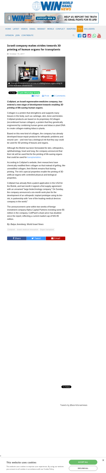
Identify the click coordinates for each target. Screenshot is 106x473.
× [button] (103, 460)
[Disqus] (36, 277)
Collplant (11, 230)
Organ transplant (47, 230)
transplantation (34, 157)
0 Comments (59, 96)
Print (46, 96)
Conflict (60, 29)
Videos (24, 29)
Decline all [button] (83, 468)
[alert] (53, 465)
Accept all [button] (83, 462)
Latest (16, 29)
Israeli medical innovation (27, 230)
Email (37, 96)
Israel (32, 29)
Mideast (41, 29)
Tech (80, 29)
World (50, 29)
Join (18, 35)
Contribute (27, 35)
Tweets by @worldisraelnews (73, 405)
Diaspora (71, 29)
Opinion (9, 35)
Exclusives (89, 29)
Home (8, 29)
